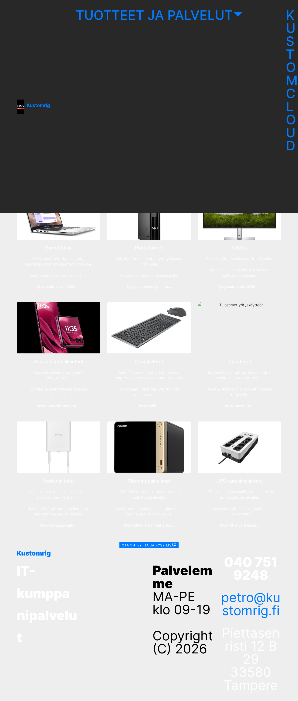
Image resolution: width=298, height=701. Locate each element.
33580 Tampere (251, 678)
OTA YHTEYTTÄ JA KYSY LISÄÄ (149, 545)
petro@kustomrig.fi (251, 604)
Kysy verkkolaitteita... (58, 525)
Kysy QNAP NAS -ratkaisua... (149, 525)
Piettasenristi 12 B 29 (251, 646)
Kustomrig (38, 105)
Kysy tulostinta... (239, 406)
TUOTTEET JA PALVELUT (154, 15)
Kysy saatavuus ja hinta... (58, 286)
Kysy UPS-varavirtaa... (239, 525)
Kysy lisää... (149, 406)
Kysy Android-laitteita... (58, 406)
